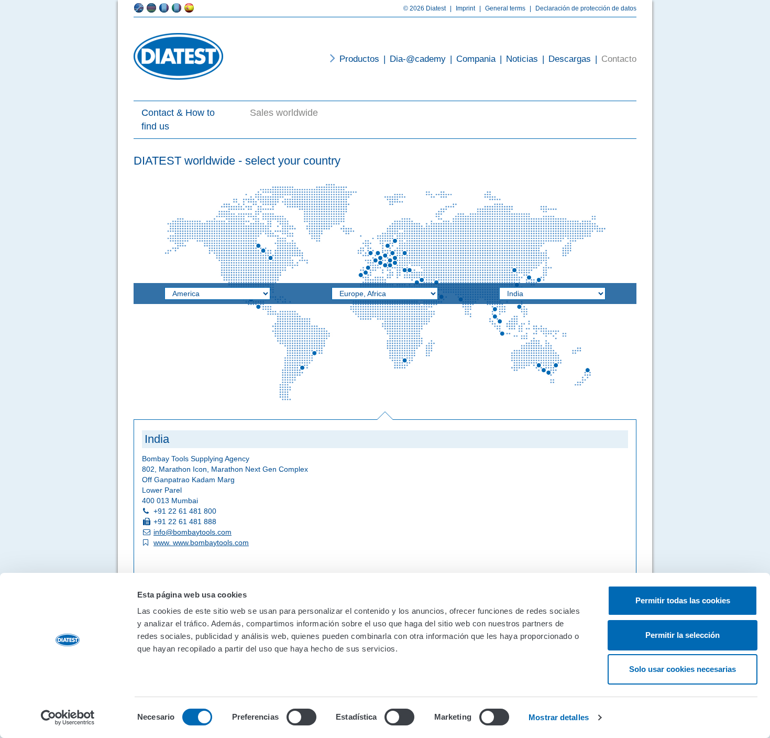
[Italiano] (176, 8)
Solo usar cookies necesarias (682, 669)
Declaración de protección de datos (583, 8)
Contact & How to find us (178, 119)
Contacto (615, 59)
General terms (502, 8)
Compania (473, 59)
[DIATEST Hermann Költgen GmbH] (178, 56)
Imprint (462, 8)
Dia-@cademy (414, 59)
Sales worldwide (284, 112)
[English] (139, 8)
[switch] (301, 717)
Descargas (566, 59)
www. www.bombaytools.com (201, 542)
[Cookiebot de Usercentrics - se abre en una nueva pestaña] (68, 717)
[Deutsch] (151, 8)
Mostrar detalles (559, 717)
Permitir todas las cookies (682, 600)
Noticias (519, 59)
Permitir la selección (682, 635)
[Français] (164, 8)
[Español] (189, 8)
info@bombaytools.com (192, 532)
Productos (359, 59)
